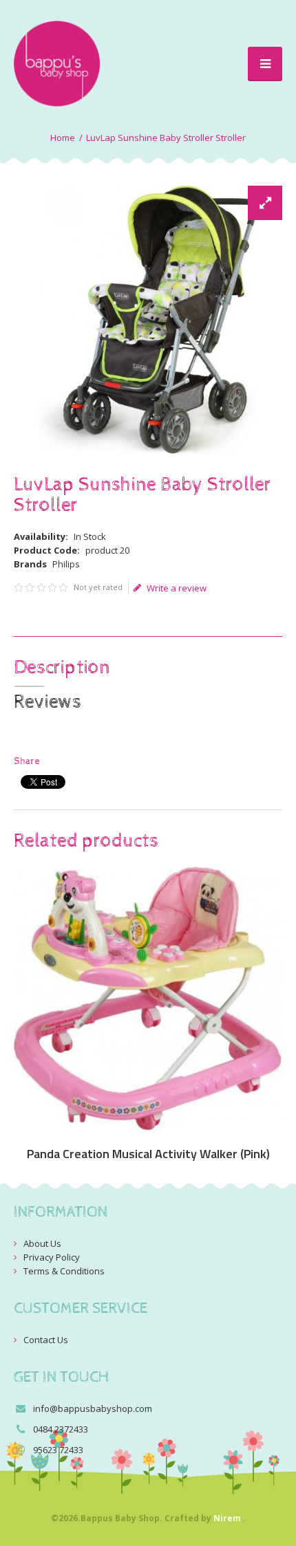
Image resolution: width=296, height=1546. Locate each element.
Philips (66, 564)
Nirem (227, 1518)
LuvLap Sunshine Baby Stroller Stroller (166, 137)
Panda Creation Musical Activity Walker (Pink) (148, 1154)
